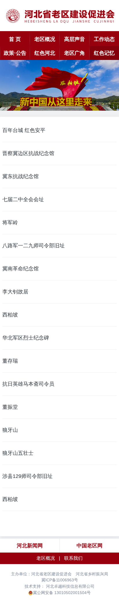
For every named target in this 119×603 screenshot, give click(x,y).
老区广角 (74, 53)
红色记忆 (104, 53)
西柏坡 (10, 315)
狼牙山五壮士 (18, 453)
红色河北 (44, 53)
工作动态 (104, 39)
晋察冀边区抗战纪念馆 (28, 153)
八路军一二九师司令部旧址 (33, 245)
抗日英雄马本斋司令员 (28, 384)
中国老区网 (90, 546)
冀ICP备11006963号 (59, 580)
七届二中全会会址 (23, 199)
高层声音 (74, 39)
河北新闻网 (30, 546)
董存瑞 (10, 361)
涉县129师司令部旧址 (27, 476)
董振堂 (10, 407)
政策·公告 (15, 53)
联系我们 (73, 558)
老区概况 (44, 39)
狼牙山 (10, 430)
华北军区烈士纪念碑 (25, 338)
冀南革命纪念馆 (20, 269)
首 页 (15, 39)
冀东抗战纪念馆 (20, 176)
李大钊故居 (15, 292)
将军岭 (10, 222)
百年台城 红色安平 (23, 130)
